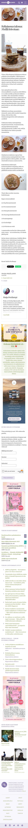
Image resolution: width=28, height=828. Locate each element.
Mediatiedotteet (8, 810)
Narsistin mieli (9, 664)
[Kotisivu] (12, 291)
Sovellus (20, 810)
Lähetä (18, 266)
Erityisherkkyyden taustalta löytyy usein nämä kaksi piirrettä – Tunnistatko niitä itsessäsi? (7, 766)
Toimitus (20, 813)
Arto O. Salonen (18, 736)
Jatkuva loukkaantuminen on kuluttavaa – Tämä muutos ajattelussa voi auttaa (19, 766)
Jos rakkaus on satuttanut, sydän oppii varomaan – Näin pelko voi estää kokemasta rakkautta (15, 619)
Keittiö (8, 278)
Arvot (20, 798)
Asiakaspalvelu (7, 801)
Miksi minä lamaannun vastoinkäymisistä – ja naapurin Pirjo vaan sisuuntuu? (15, 625)
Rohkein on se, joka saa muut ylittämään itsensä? (20, 733)
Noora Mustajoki (5, 745)
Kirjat (8, 804)
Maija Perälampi (8, 274)
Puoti (7, 813)
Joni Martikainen (5, 772)
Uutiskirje (8, 807)
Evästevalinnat (7, 819)
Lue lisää (6, 315)
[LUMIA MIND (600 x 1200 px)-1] (14, 401)
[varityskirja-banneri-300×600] (14, 504)
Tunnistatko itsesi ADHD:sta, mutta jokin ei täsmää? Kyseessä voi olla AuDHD (16, 576)
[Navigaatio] (25, 3)
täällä (24, 791)
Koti (11, 278)
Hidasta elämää (8, 2)
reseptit (5, 280)
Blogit (4, 278)
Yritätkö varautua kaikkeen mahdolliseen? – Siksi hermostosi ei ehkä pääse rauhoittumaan (15, 632)
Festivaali (20, 801)
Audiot (8, 798)
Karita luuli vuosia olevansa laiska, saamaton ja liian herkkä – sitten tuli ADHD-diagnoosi (15, 604)
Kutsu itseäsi (5, 743)
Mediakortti (20, 807)
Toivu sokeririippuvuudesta (13, 659)
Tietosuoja (8, 816)
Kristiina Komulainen (19, 772)
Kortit (20, 804)
